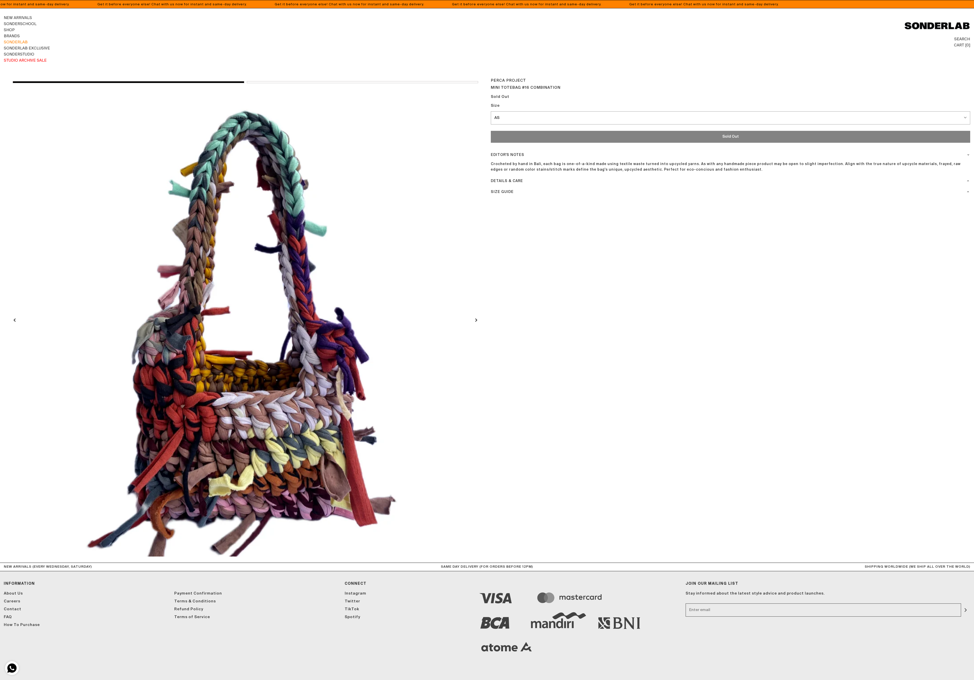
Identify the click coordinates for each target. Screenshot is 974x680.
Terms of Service (192, 617)
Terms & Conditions (195, 601)
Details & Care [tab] (507, 181)
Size (495, 106)
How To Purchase (22, 625)
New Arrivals (18, 17)
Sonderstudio (19, 54)
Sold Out (730, 136)
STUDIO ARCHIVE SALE (25, 60)
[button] (128, 82)
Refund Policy (188, 609)
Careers (12, 601)
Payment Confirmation (198, 593)
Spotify (352, 617)
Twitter (352, 601)
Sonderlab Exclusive (27, 48)
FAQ (8, 617)
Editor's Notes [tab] (507, 155)
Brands (12, 36)
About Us (13, 593)
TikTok (352, 609)
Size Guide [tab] (502, 192)
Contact (12, 609)
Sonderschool (20, 24)
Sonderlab (16, 42)
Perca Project (508, 80)
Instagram (355, 593)
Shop (9, 30)
